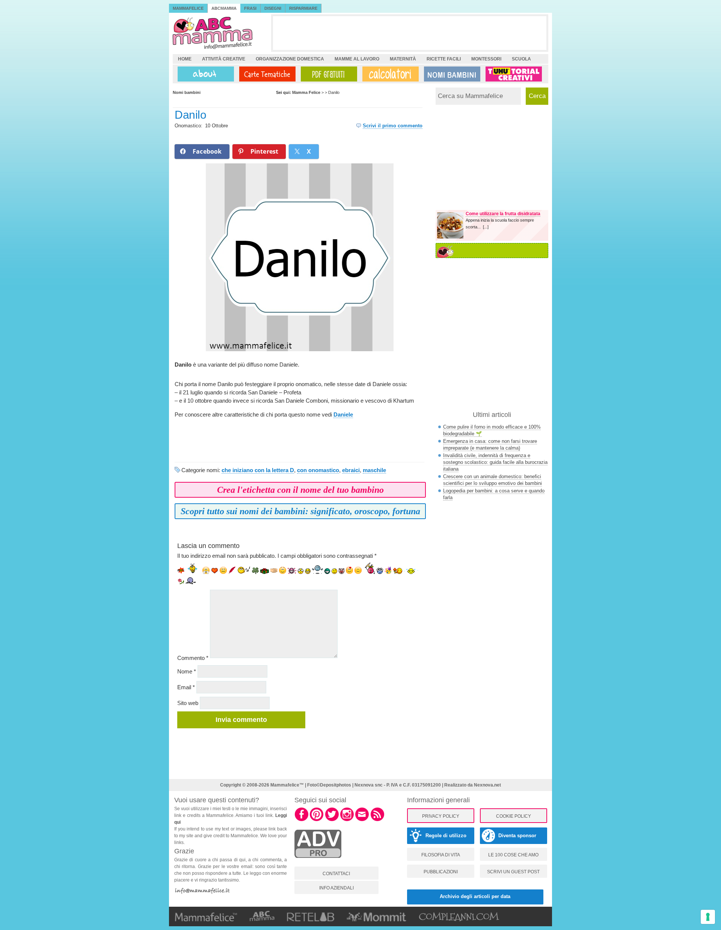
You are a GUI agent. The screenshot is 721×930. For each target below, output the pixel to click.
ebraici (351, 470)
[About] (204, 74)
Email (186, 687)
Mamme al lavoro (357, 59)
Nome (186, 671)
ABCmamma (224, 8)
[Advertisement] (409, 33)
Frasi (250, 8)
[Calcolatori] (389, 74)
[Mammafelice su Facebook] (301, 820)
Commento (192, 658)
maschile (374, 470)
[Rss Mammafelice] (377, 820)
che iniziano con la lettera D (258, 470)
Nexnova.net (487, 785)
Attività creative (223, 59)
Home (185, 59)
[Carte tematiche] (266, 74)
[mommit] (317, 862)
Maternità (403, 59)
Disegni (272, 8)
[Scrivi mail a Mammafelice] (362, 820)
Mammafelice (188, 8)
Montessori (486, 59)
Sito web (187, 703)
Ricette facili (444, 59)
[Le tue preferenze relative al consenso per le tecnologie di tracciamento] (708, 917)
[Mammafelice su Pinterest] (316, 820)
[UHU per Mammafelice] (514, 74)
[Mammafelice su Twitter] (332, 820)
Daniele (343, 414)
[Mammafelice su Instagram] (347, 820)
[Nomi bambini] (450, 74)
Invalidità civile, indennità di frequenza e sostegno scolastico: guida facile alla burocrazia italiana (495, 462)
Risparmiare (303, 8)
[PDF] (327, 74)
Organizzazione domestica (290, 59)
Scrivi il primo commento (392, 125)
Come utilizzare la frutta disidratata (503, 213)
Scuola (521, 59)
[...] (486, 227)
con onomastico (318, 470)
